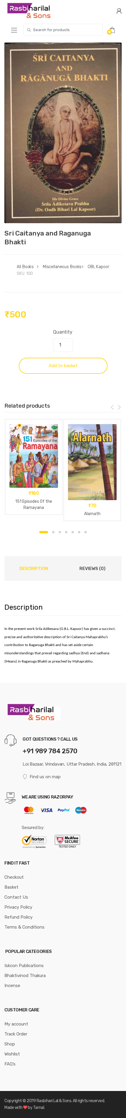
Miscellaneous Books (62, 266)
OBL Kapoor (98, 266)
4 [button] (66, 532)
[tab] (33, 568)
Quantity (62, 332)
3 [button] (60, 532)
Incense (12, 985)
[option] (63, 133)
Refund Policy (18, 917)
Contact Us (16, 897)
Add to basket (63, 365)
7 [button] (85, 532)
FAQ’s (10, 1064)
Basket (11, 887)
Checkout (14, 877)
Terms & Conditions (24, 927)
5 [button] (72, 532)
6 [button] (79, 532)
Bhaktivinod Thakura (25, 975)
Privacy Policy (18, 907)
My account (16, 1024)
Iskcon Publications (24, 965)
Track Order (15, 1034)
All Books (25, 266)
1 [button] (43, 532)
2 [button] (53, 532)
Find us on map (45, 776)
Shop (9, 1044)
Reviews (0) (92, 568)
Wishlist (12, 1054)
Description (33, 568)
